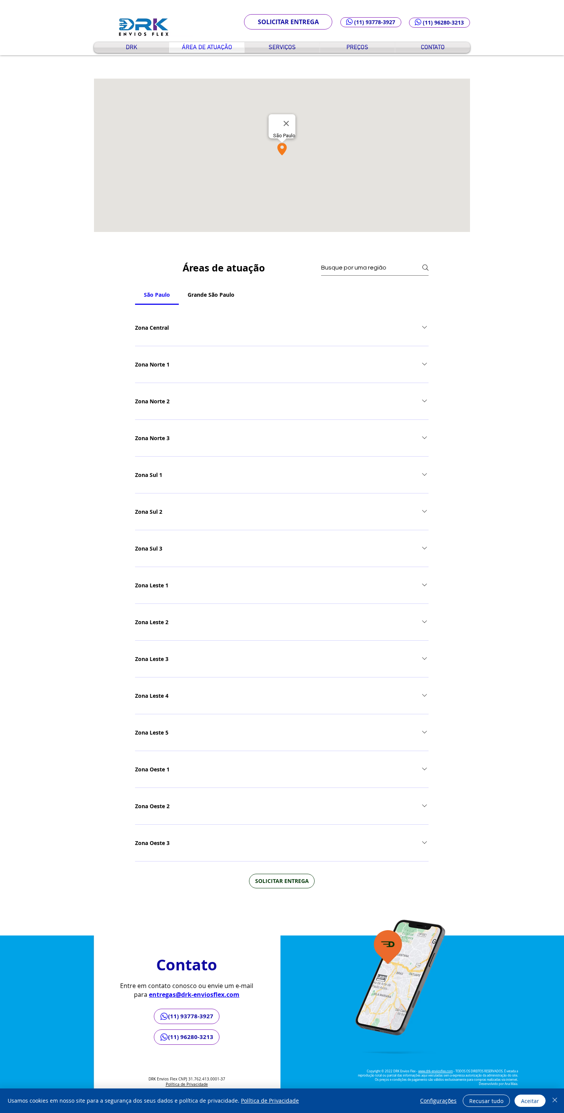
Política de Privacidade (187, 1084)
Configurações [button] (438, 1100)
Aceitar (530, 1101)
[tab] (157, 295)
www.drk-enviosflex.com (435, 1071)
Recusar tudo (486, 1101)
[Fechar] (554, 1101)
